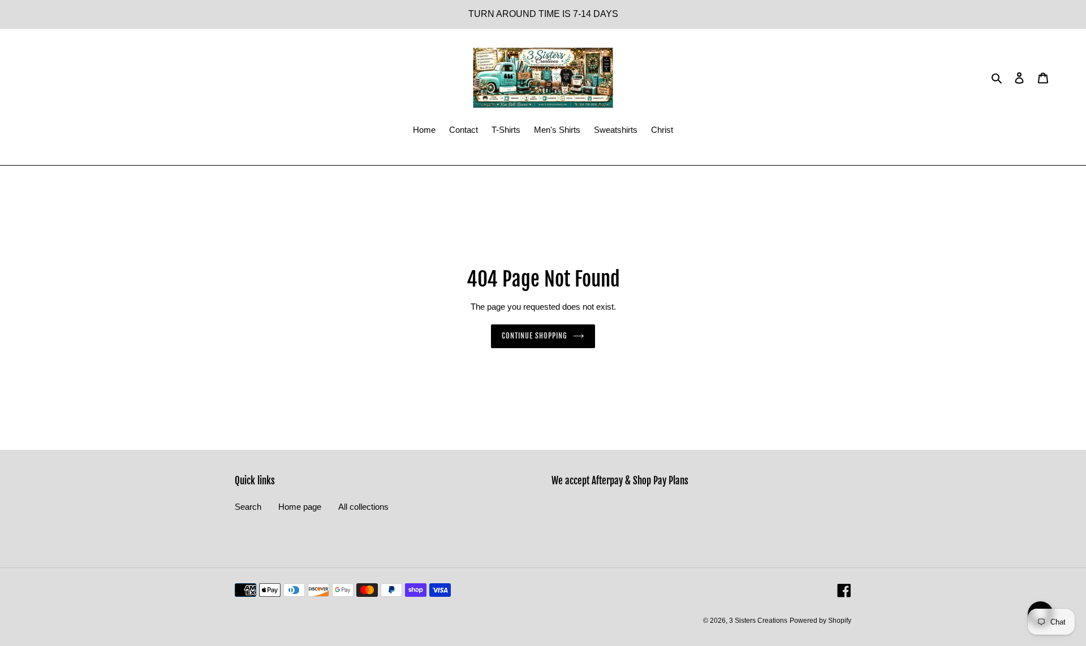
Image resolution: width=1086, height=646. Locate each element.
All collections (363, 506)
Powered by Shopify (820, 621)
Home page (299, 506)
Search (248, 506)
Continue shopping (535, 335)
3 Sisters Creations (758, 621)
